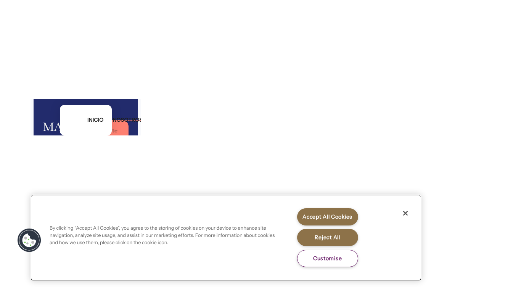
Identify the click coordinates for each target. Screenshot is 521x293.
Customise (327, 258)
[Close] (405, 213)
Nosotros (128, 120)
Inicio (95, 120)
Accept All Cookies (327, 216)
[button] (29, 240)
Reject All (327, 237)
